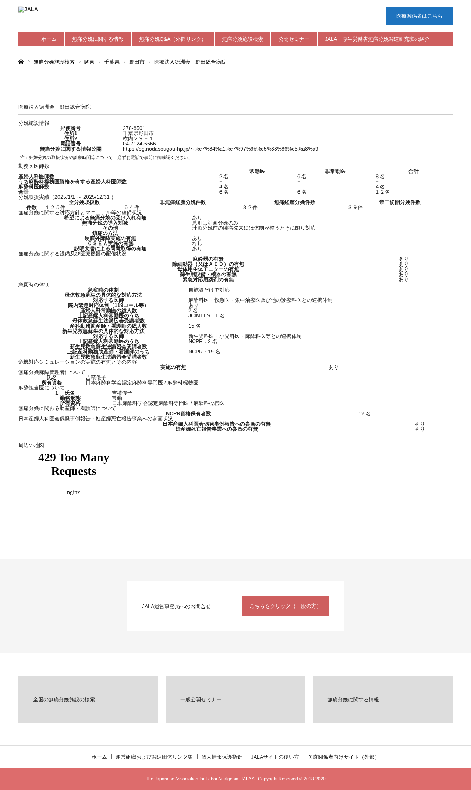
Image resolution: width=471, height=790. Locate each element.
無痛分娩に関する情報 (98, 39)
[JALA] (128, 17)
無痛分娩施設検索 (242, 39)
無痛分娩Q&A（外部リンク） (172, 39)
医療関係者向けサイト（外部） (344, 756)
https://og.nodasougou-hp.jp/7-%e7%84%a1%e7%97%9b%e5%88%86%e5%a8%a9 (220, 149)
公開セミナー (294, 39)
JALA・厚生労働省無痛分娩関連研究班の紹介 (377, 39)
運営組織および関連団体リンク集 (154, 756)
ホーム (49, 39)
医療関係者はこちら (419, 16)
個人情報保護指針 (221, 756)
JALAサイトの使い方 (275, 756)
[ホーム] (21, 61)
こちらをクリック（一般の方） (285, 606)
